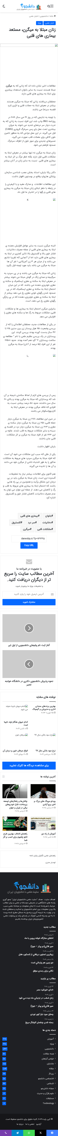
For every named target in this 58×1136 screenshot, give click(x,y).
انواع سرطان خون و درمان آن (15, 750)
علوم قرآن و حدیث (45, 1093)
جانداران (50, 1063)
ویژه (39, 23)
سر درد (31, 522)
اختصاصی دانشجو (46, 1078)
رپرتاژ (51, 1073)
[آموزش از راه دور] (43, 824)
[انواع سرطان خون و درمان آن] (15, 740)
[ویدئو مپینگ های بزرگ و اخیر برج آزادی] (43, 791)
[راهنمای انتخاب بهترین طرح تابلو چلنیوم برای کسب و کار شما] (14, 824)
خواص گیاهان (48, 1058)
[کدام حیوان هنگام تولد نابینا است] (15, 712)
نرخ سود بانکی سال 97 (46, 750)
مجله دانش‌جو (47, 1088)
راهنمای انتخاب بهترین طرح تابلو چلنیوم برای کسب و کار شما (15, 837)
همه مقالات (48, 1053)
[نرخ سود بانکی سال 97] (43, 740)
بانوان (48, 516)
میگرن (26, 529)
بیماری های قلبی (29, 516)
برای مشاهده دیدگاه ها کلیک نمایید (29, 765)
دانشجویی (44, 16)
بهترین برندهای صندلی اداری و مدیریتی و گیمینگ (44, 707)
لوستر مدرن (50, 862)
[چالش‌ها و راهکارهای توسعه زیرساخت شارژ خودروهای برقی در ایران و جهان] (14, 791)
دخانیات (47, 522)
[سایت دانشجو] (29, 6)
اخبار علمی (33, 16)
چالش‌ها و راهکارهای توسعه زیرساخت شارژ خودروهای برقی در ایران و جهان (15, 804)
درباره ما (20, 1124)
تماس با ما (30, 1124)
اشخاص (50, 1083)
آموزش (50, 1038)
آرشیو (38, 1124)
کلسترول (16, 522)
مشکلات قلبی (44, 529)
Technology (48, 1103)
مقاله (51, 1068)
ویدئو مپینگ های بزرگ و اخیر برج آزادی (45, 802)
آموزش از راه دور (48, 833)
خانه (52, 16)
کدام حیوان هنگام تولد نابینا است (16, 723)
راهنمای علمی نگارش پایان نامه (43, 855)
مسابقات (50, 1098)
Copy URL (29, 545)
